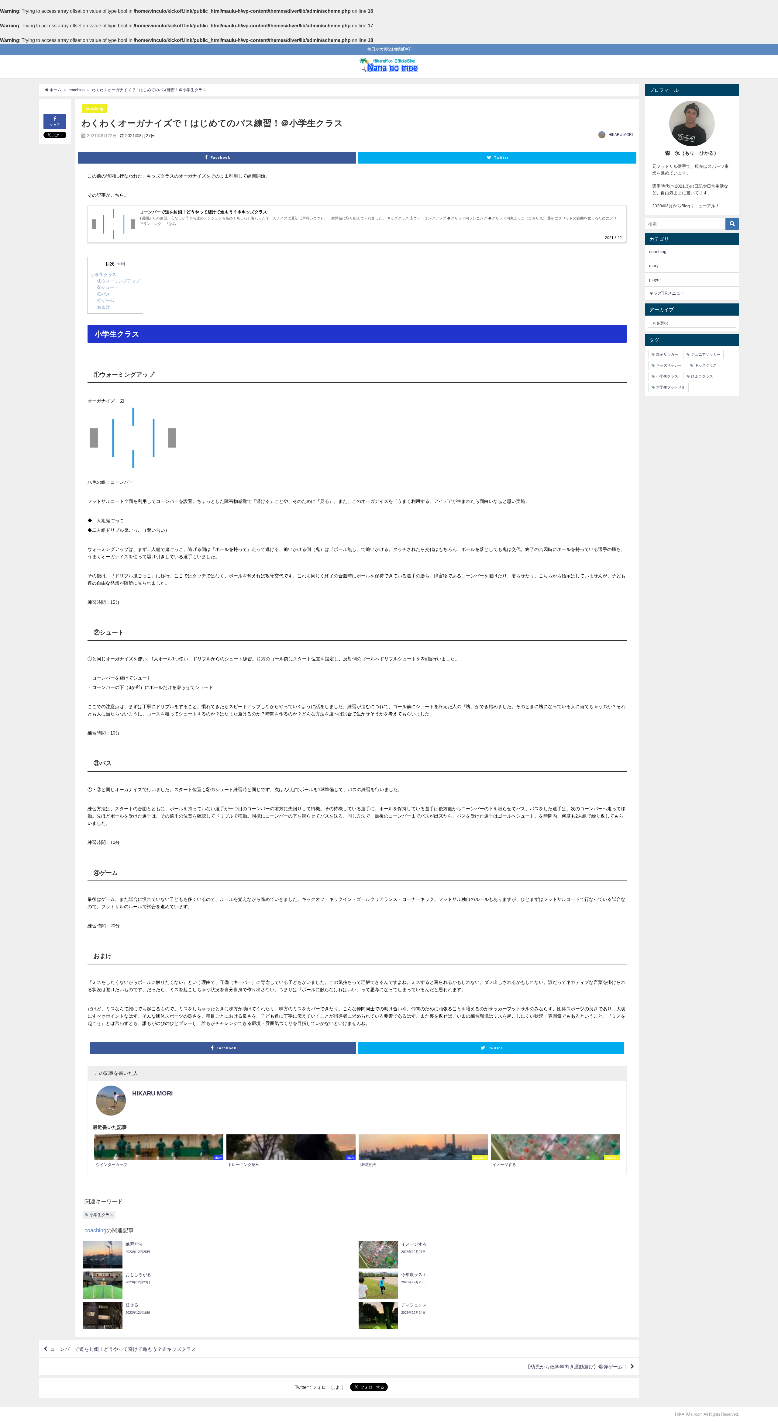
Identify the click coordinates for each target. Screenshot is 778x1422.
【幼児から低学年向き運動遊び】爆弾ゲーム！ (576, 1366)
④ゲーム (105, 300)
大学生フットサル (670, 387)
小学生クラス (103, 274)
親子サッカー (667, 354)
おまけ (103, 307)
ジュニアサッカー (705, 354)
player (655, 279)
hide (120, 264)
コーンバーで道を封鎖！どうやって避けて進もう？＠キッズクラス (123, 1349)
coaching (94, 108)
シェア (55, 124)
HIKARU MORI (620, 135)
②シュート (108, 287)
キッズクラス (706, 365)
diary (654, 265)
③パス (103, 294)
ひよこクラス (702, 376)
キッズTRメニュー (667, 293)
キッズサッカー (669, 365)
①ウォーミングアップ (118, 281)
